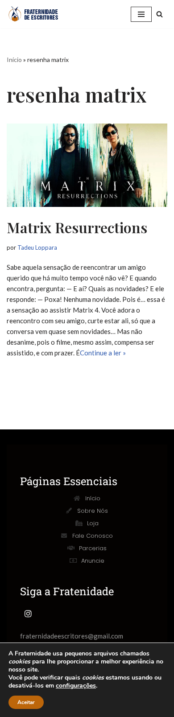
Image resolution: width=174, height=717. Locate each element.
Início (14, 59)
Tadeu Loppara (37, 247)
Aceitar (26, 702)
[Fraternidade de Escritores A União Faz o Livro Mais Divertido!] (38, 14)
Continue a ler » (103, 353)
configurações (76, 686)
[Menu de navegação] (141, 14)
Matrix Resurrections (77, 227)
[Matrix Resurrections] (87, 165)
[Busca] (159, 14)
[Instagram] (28, 614)
